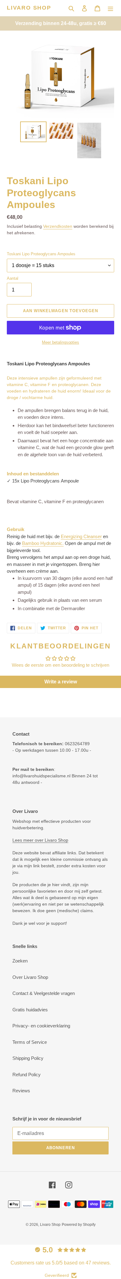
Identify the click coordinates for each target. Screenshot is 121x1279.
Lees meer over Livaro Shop (40, 840)
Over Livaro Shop (30, 977)
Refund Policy (26, 1074)
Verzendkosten (57, 226)
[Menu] (110, 8)
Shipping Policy (27, 1058)
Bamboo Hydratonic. (43, 543)
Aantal (12, 278)
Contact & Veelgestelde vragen (43, 993)
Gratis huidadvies (30, 1009)
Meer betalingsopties (60, 342)
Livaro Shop (29, 8)
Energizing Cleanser (81, 536)
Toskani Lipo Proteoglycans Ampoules (41, 254)
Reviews (21, 1090)
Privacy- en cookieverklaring (41, 1025)
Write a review (60, 681)
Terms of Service (29, 1042)
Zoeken (20, 960)
